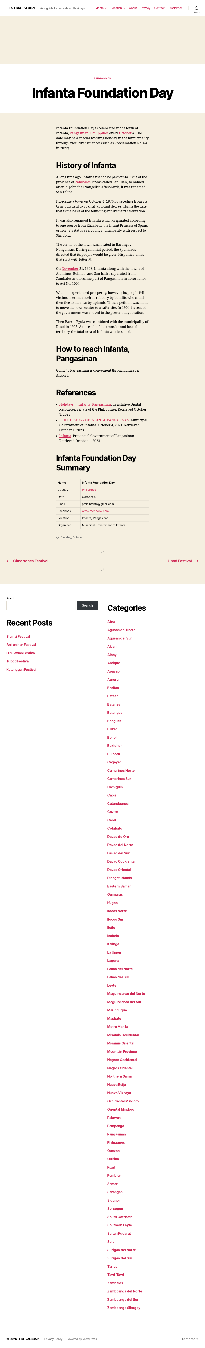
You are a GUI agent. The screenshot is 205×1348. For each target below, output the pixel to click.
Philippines (99, 133)
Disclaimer (175, 8)
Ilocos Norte (117, 911)
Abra (111, 622)
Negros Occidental (122, 1060)
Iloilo (111, 928)
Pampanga (115, 1126)
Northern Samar (120, 1076)
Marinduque (117, 1010)
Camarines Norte (121, 771)
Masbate (114, 1019)
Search (10, 598)
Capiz (111, 795)
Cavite (112, 812)
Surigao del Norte (121, 1250)
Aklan (111, 646)
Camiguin (115, 787)
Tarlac (112, 1267)
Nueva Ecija (116, 1085)
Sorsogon (115, 1209)
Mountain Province (122, 1052)
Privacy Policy (53, 1339)
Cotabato (114, 828)
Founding (66, 537)
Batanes (113, 704)
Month (99, 8)
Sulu (111, 1242)
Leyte (111, 985)
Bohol (112, 737)
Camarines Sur (119, 779)
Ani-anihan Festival (21, 645)
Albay (112, 655)
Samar (112, 1184)
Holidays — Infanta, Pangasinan (85, 404)
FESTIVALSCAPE (21, 8)
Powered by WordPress (81, 1339)
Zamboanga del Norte (124, 1291)
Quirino (113, 1159)
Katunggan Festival (21, 670)
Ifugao (112, 903)
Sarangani (115, 1192)
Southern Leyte (119, 1225)
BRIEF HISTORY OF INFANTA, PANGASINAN (94, 420)
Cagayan (114, 762)
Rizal (111, 1167)
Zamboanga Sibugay (123, 1308)
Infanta (65, 436)
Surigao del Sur (119, 1258)
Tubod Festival (17, 661)
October (125, 133)
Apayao (113, 671)
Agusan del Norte (121, 630)
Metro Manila (117, 1027)
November (70, 269)
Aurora (112, 680)
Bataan (112, 696)
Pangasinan (102, 78)
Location (116, 8)
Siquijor (113, 1200)
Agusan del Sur (119, 638)
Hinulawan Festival (21, 653)
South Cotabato (119, 1217)
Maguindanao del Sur (124, 1002)
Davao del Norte (120, 845)
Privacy (145, 8)
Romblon (114, 1176)
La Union (114, 952)
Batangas (114, 713)
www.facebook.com (95, 511)
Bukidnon (114, 746)
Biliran (112, 729)
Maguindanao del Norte (126, 994)
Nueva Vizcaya (119, 1093)
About (133, 8)
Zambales (82, 182)
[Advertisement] (102, 40)
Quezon (113, 1151)
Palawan (114, 1118)
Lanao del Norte (120, 969)
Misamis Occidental (123, 1035)
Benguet (114, 721)
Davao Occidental (121, 861)
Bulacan (113, 754)
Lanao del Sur (118, 977)
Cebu (111, 820)
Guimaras (115, 894)
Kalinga (113, 944)
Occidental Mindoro (123, 1101)
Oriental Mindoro (120, 1109)
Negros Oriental (120, 1068)
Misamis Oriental (120, 1043)
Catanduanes (118, 804)
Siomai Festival (18, 637)
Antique (113, 663)
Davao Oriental (119, 870)
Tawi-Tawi (115, 1275)
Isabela (113, 936)
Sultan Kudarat (119, 1233)
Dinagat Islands (119, 878)
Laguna (113, 961)
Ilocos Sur (115, 919)
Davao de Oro (118, 837)
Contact (159, 8)
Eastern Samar (119, 886)
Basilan (113, 688)
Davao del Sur (118, 853)
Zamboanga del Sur (123, 1300)
